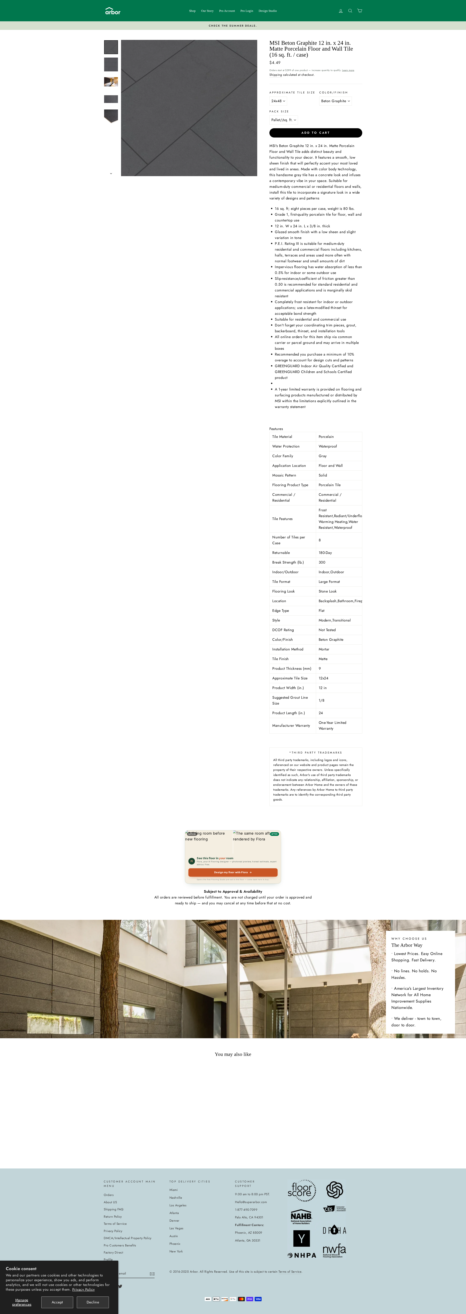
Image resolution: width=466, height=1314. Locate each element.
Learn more (348, 70)
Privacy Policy (83, 1289)
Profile (108, 1259)
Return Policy (113, 1216)
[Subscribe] (152, 1273)
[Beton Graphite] (120, 1147)
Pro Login (246, 11)
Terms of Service (115, 1223)
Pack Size (279, 111)
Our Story (207, 11)
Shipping (275, 74)
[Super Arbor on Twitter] (120, 1286)
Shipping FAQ (113, 1209)
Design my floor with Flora (233, 872)
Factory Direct (113, 1252)
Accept (57, 1302)
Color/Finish (333, 93)
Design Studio (268, 11)
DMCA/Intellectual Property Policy (127, 1238)
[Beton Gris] (135, 1147)
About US (110, 1202)
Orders (109, 1195)
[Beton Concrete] (125, 1147)
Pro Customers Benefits (120, 1245)
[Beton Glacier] (130, 1147)
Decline (93, 1302)
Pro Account (227, 11)
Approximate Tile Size (292, 93)
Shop (192, 11)
